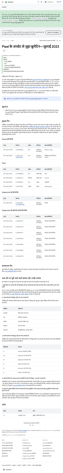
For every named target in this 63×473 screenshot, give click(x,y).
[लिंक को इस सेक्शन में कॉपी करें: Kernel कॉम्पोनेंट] (14, 139)
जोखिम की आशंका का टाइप (37, 127)
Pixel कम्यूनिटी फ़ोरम (11, 271)
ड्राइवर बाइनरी (5, 456)
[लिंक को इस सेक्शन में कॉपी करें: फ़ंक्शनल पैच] (14, 266)
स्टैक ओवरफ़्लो (46, 453)
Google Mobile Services (49, 450)
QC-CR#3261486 (20, 204)
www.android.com (47, 448)
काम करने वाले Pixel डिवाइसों (41, 80)
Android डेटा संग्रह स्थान (7, 443)
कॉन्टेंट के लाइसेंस (22, 430)
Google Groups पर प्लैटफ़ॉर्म (29, 453)
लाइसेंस (24, 465)
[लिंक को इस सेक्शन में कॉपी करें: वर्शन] (7, 405)
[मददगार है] (57, 40)
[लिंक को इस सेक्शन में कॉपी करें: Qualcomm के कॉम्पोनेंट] (20, 192)
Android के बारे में (6, 465)
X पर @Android (26, 443)
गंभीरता (47, 127)
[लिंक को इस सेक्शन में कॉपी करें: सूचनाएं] (9, 107)
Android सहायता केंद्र (47, 443)
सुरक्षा (12, 40)
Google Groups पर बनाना (28, 456)
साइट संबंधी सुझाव (36, 465)
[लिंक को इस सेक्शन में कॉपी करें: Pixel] (7, 163)
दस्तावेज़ (4, 7)
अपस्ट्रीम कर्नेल (19, 157)
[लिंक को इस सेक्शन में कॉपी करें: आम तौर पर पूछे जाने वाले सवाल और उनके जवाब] (42, 278)
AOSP (3, 40)
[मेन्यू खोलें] (2, 2)
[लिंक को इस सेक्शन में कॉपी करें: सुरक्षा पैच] (11, 121)
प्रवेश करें (59, 2)
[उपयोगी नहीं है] (60, 40)
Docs (8, 40)
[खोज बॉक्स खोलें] (38, 2)
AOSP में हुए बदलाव (16, 22)
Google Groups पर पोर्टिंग (28, 458)
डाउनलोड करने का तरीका (7, 448)
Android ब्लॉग (25, 448)
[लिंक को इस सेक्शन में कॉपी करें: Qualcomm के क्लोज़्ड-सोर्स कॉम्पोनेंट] (28, 211)
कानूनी (19, 465)
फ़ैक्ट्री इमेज (4, 453)
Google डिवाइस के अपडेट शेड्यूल (19, 294)
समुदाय (14, 465)
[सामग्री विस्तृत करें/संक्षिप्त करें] (21, 56)
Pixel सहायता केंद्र (46, 445)
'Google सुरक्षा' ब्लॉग (27, 450)
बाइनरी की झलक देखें (6, 450)
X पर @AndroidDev (27, 445)
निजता (29, 465)
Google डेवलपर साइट (35, 98)
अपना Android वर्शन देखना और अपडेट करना (36, 87)
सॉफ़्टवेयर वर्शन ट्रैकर (47, 456)
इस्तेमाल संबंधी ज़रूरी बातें (7, 445)
